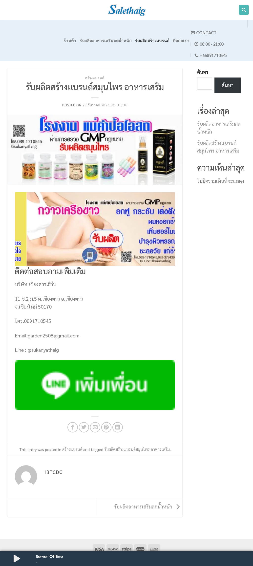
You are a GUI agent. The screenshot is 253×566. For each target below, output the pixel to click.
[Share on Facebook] (72, 427)
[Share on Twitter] (84, 427)
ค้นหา (202, 72)
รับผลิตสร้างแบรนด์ (152, 40)
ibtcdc (121, 105)
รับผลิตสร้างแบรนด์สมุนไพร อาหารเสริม (137, 449)
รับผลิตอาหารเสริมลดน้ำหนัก (106, 40)
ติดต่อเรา (181, 40)
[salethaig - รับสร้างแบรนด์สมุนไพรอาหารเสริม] (126, 10)
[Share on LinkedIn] (117, 427)
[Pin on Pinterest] (106, 427)
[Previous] (24, 229)
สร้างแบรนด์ (95, 78)
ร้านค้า (70, 40)
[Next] (165, 229)
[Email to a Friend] (95, 427)
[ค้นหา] (244, 10)
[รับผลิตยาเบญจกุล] (95, 229)
